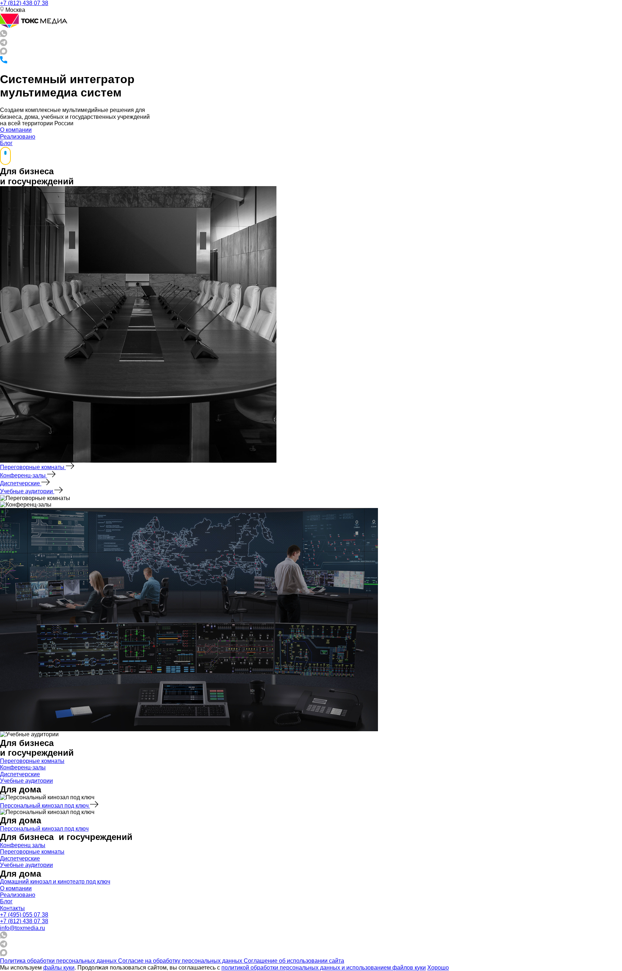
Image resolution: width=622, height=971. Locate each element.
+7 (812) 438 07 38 (24, 3)
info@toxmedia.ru (22, 928)
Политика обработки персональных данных (59, 961)
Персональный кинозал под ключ (45, 806)
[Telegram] (3, 44)
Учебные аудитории (27, 491)
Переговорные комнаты (33, 467)
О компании (16, 130)
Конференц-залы (23, 475)
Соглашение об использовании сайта (294, 961)
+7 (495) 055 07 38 (24, 915)
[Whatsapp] (3, 35)
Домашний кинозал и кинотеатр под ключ (55, 881)
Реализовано (17, 137)
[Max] (3, 53)
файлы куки (59, 968)
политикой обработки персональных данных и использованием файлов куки (323, 968)
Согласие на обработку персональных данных (181, 961)
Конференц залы (22, 845)
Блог (6, 143)
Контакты (12, 908)
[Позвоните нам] (3, 61)
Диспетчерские (20, 483)
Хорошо (438, 968)
